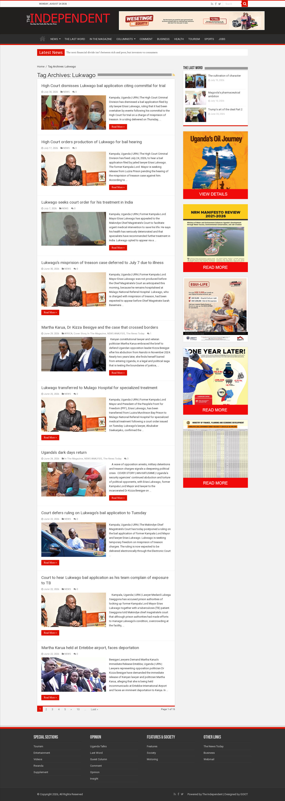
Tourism (38, 746)
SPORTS (209, 39)
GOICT (244, 794)
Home (40, 66)
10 (78, 709)
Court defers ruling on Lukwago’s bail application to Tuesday (93, 512)
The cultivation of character (224, 75)
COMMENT (146, 39)
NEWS (54, 39)
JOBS (222, 39)
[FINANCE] (215, 453)
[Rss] (212, 3)
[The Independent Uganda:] (67, 18)
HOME (42, 38)
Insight (94, 778)
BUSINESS (163, 39)
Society (151, 752)
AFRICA (68, 333)
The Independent (212, 794)
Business (209, 752)
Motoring (152, 759)
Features (152, 746)
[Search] (245, 4)
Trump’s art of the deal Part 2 (225, 109)
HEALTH (179, 39)
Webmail (209, 759)
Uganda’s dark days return (64, 452)
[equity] (215, 309)
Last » (94, 709)
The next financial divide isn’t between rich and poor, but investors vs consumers (112, 52)
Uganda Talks (98, 746)
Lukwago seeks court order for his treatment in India (87, 202)
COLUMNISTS (124, 39)
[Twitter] (219, 3)
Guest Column (98, 759)
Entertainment (42, 752)
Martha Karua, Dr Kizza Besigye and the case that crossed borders (99, 327)
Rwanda (38, 765)
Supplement (41, 772)
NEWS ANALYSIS (116, 333)
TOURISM (194, 39)
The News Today (135, 333)
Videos (38, 759)
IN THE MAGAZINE (101, 39)
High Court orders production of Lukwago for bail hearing (91, 141)
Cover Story (80, 333)
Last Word (96, 752)
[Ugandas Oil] (215, 165)
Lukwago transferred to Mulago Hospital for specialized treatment (99, 387)
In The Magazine (96, 333)
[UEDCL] (215, 380)
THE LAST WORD (75, 39)
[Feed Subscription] (174, 75)
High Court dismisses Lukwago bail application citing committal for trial (103, 85)
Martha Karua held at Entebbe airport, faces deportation (90, 647)
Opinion (95, 772)
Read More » (118, 126)
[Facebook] (215, 3)
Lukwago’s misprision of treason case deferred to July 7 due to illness (102, 262)
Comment (96, 765)
